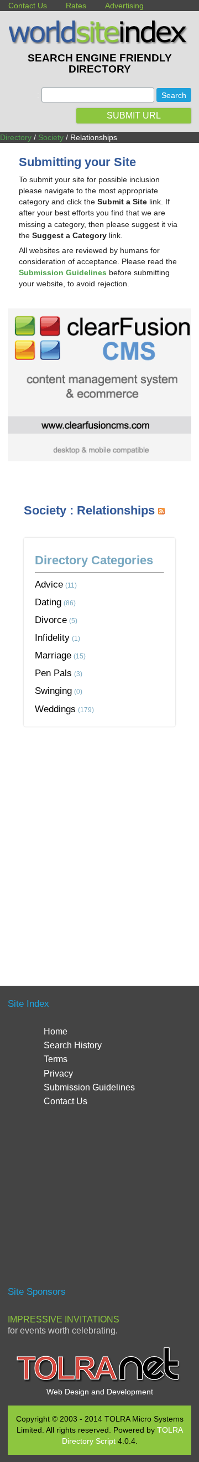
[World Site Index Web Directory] (99, 41)
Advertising (124, 5)
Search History (73, 1045)
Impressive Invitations (63, 1319)
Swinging (53, 690)
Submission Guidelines (89, 1087)
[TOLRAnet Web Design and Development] (99, 1380)
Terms (55, 1059)
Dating (48, 602)
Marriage (53, 655)
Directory (16, 137)
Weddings (55, 708)
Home (55, 1031)
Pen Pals (53, 672)
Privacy (58, 1073)
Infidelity (52, 637)
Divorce (51, 619)
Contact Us (27, 5)
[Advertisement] (99, 843)
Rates (76, 5)
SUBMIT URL (134, 115)
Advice (49, 584)
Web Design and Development (99, 1391)
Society (51, 137)
